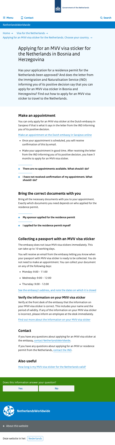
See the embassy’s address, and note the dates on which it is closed (57, 290)
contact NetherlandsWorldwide (52, 340)
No (56, 388)
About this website (17, 426)
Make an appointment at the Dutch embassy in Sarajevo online (55, 135)
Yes (20, 388)
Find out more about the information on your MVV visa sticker (54, 319)
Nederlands (35, 438)
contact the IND (62, 350)
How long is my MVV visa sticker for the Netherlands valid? (52, 367)
